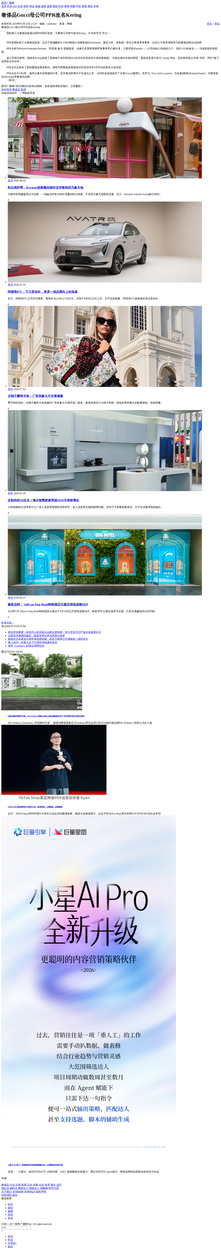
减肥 (49, 6)
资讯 (209, 23)
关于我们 (6, 1191)
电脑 (72, 6)
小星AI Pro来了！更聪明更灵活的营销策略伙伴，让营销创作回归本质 (35, 1165)
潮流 (90, 6)
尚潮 (96, 6)
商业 (31, 6)
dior (15, 6)
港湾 (47, 1184)
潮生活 (5, 1188)
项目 (53, 1184)
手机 (78, 6)
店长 (29, 1184)
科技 (61, 6)
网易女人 (23, 1188)
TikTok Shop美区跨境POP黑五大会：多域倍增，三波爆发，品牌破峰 (35, 807)
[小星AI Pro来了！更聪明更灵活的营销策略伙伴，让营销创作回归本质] (88, 1158)
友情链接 (18, 1191)
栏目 (10, 1239)
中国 (18, 1184)
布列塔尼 (6, 89)
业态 (58, 1184)
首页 (3, 6)
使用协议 (29, 1191)
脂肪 (55, 6)
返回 (14, 1195)
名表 (20, 6)
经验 (35, 1184)
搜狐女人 (34, 1188)
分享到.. (12, 1243)
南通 (24, 1184)
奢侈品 (16, 89)
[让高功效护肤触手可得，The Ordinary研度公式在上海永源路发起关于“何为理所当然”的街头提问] (41, 709)
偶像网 (44, 1188)
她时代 (13, 1188)
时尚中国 (54, 1188)
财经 (26, 6)
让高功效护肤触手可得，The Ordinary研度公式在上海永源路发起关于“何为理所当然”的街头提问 (46, 716)
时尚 (9, 6)
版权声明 (41, 1191)
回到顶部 (6, 1195)
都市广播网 (7, 2)
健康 (43, 6)
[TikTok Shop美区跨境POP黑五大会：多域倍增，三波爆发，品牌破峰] (53, 800)
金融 (37, 6)
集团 (23, 89)
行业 (12, 1184)
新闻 (84, 6)
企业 (41, 1184)
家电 (66, 6)
